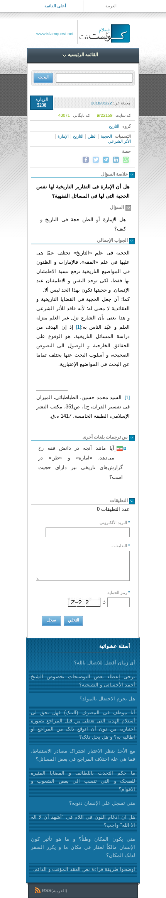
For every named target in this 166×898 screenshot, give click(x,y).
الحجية (106, 136)
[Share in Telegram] (106, 160)
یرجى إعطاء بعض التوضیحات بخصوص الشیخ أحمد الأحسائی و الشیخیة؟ (83, 681)
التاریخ (114, 126)
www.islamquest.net (54, 33)
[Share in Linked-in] (116, 160)
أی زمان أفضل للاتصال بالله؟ (104, 663)
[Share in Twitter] (96, 160)
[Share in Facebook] (86, 160)
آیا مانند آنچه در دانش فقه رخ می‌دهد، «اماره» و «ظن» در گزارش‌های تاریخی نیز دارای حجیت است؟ (80, 462)
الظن (92, 136)
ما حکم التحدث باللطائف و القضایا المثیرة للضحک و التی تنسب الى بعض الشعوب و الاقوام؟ (83, 781)
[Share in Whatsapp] (126, 160)
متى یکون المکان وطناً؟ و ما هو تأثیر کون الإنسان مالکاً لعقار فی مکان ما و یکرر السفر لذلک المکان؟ (83, 847)
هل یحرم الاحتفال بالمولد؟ (107, 699)
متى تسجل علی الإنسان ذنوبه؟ (102, 803)
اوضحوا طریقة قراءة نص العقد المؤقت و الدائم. (84, 869)
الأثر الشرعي (119, 141)
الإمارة (63, 136)
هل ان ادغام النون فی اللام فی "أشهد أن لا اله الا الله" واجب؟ (83, 821)
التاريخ (78, 136)
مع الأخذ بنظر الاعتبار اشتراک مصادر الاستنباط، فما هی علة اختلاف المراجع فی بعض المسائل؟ (83, 755)
